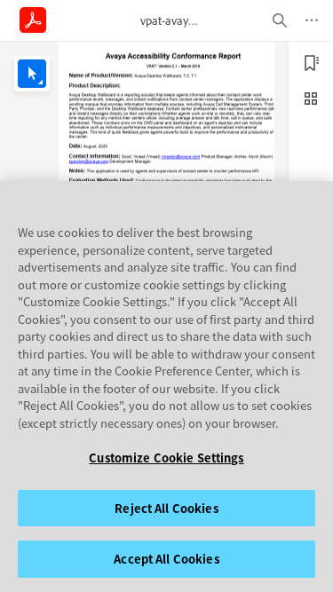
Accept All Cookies (166, 558)
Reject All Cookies (166, 508)
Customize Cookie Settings (166, 457)
